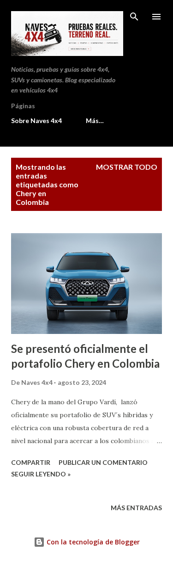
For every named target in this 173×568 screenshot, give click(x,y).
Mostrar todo (126, 166)
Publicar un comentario (103, 462)
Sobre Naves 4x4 (36, 120)
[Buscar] (134, 16)
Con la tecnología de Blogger (92, 541)
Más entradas (136, 508)
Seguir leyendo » (41, 474)
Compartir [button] (30, 462)
